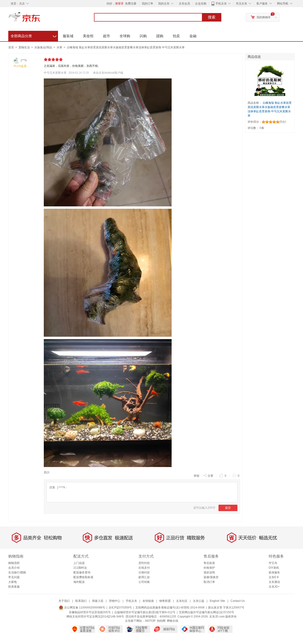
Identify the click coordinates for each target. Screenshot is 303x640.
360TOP (150, 620)
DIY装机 (274, 567)
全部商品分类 (33, 35)
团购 (159, 36)
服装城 (68, 36)
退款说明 (209, 572)
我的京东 (163, 3)
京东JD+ (274, 586)
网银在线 (172, 620)
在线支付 (144, 567)
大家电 (12, 582)
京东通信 (274, 582)
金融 (192, 36)
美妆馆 (88, 36)
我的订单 (147, 3)
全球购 (125, 36)
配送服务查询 (81, 572)
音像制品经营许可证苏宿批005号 (90, 612)
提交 (228, 507)
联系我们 (81, 601)
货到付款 (144, 563)
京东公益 (198, 601)
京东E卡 (274, 577)
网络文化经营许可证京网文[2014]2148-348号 (95, 616)
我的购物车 (264, 17)
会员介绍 (14, 567)
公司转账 (144, 582)
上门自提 (79, 563)
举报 (196, 475)
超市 (106, 36)
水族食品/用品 (43, 47)
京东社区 (181, 601)
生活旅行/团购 (17, 572)
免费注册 (130, 3)
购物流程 (14, 563)
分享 (210, 475)
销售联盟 (165, 601)
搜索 (211, 17)
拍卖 (176, 36)
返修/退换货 (211, 577)
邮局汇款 (144, 577)
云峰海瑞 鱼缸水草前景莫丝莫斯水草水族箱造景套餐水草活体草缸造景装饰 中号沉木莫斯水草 (126, 47)
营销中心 (114, 601)
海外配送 (79, 582)
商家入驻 (97, 601)
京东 (40, 19)
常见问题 (14, 577)
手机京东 (221, 3)
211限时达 (80, 567)
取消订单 (209, 582)
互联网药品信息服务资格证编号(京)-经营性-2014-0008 (170, 607)
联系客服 (14, 586)
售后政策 (209, 563)
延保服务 (274, 572)
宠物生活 (24, 47)
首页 (11, 47)
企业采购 (200, 3)
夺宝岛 (273, 563)
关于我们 (64, 601)
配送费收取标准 (83, 577)
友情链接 (148, 601)
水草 (60, 47)
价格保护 (209, 567)
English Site (217, 601)
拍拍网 (161, 620)
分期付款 (144, 572)
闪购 (143, 36)
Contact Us (238, 601)
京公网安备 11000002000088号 (84, 607)
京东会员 (184, 3)
